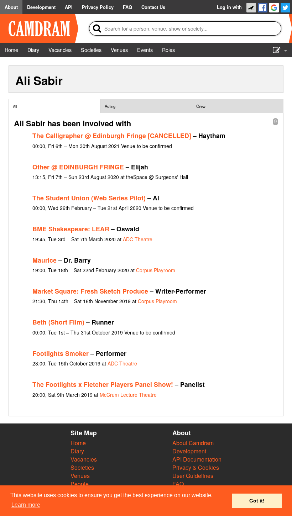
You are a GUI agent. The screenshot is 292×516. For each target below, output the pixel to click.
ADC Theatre (137, 239)
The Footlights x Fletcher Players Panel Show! (102, 384)
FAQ (178, 484)
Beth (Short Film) (58, 321)
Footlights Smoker (60, 353)
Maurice (44, 260)
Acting (110, 106)
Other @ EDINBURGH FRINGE (78, 166)
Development (189, 451)
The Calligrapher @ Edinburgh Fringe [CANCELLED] (111, 135)
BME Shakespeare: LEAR (70, 228)
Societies (82, 467)
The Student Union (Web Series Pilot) (89, 197)
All (15, 106)
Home (78, 443)
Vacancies (84, 459)
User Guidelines (192, 476)
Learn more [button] (25, 505)
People (80, 484)
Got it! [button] (257, 501)
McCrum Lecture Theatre (128, 394)
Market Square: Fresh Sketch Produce (90, 290)
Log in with (229, 7)
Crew (200, 106)
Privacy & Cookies (195, 467)
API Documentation (196, 459)
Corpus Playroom (155, 270)
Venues (80, 476)
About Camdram (193, 443)
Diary (77, 451)
